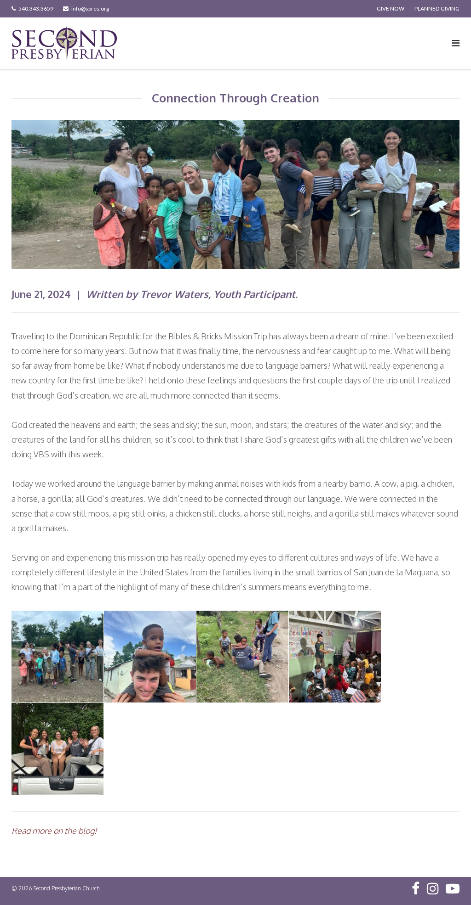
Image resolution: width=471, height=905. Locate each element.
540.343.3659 (35, 8)
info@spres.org (90, 8)
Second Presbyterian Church (67, 888)
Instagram (433, 888)
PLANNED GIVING (437, 8)
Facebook (415, 888)
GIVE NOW (390, 8)
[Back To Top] (448, 883)
